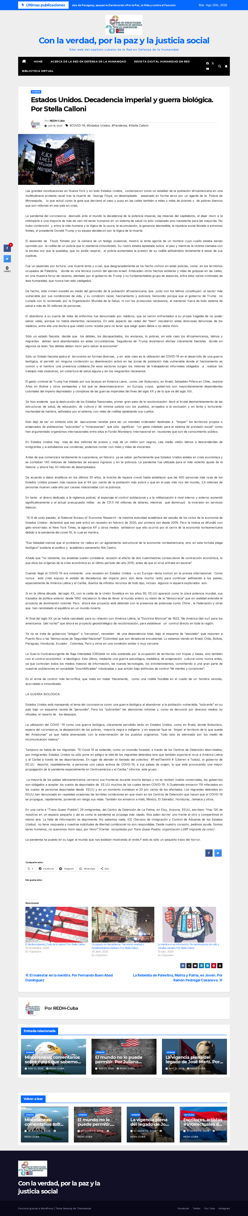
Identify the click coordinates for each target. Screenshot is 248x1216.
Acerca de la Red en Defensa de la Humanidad (88, 61)
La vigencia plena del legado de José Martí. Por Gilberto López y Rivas (193, 1062)
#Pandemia (119, 125)
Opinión (36, 92)
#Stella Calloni (138, 125)
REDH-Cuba (57, 120)
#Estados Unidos (98, 125)
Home (38, 61)
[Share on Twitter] (218, 855)
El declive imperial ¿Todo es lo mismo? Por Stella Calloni (55, 944)
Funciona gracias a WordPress (36, 1208)
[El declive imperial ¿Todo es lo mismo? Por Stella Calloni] (56, 925)
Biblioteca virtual (38, 71)
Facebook (183, 1208)
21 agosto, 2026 (39, 1131)
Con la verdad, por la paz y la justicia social (124, 40)
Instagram (224, 1208)
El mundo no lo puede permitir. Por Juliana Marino (118, 1062)
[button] (219, 66)
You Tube (209, 1208)
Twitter (196, 1208)
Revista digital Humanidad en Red (162, 61)
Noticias (189, 1115)
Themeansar (84, 1208)
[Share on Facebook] (209, 855)
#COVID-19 (77, 125)
